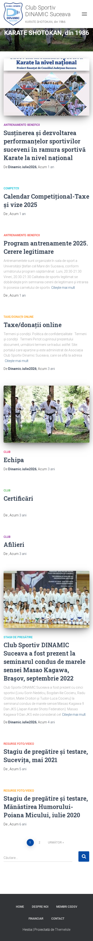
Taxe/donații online (19, 317)
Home (20, 906)
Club (7, 452)
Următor (55, 842)
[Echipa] (46, 414)
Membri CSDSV (66, 906)
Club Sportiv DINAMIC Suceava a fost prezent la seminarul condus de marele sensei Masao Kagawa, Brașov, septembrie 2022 (44, 661)
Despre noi (40, 906)
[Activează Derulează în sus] (84, 931)
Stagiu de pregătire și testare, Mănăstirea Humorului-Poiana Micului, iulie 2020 (46, 806)
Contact (57, 918)
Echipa (14, 460)
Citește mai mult (63, 287)
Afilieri (14, 545)
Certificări (18, 498)
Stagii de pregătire (18, 637)
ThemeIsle (62, 929)
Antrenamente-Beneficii (22, 125)
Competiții (11, 188)
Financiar (36, 918)
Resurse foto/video (19, 743)
